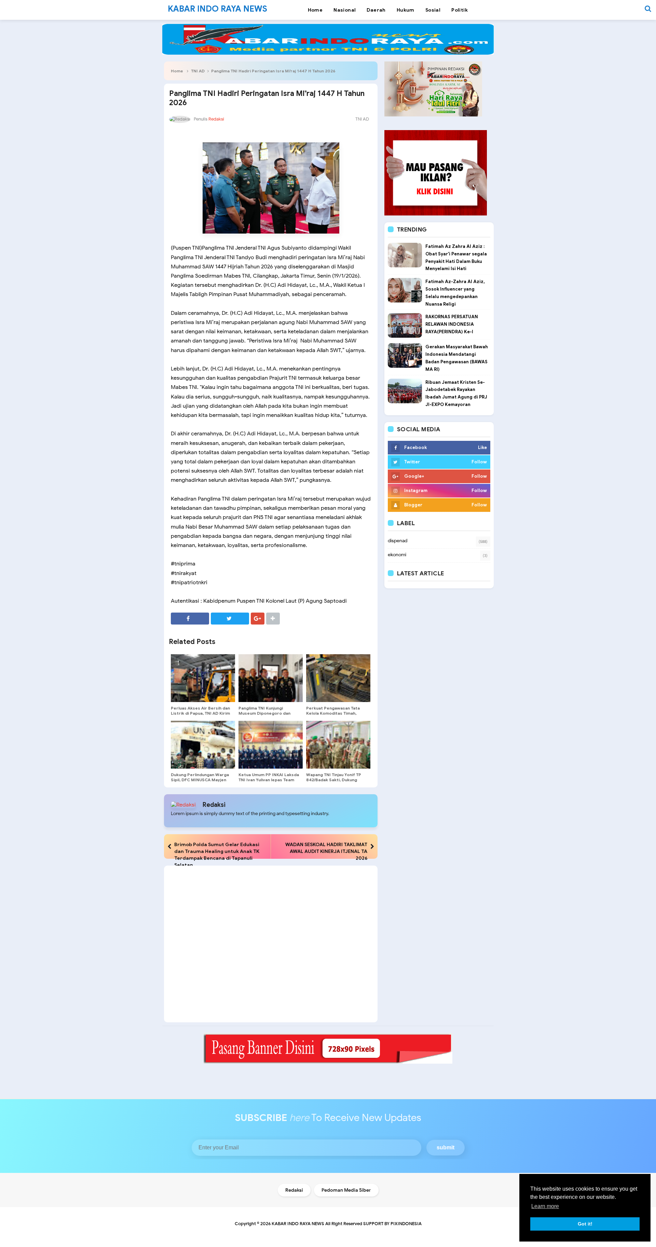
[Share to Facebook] (190, 619)
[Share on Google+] (257, 619)
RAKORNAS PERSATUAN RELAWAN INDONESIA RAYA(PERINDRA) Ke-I (451, 324)
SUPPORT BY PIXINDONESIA (392, 1224)
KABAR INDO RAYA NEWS (298, 1224)
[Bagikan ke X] (230, 619)
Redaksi (214, 805)
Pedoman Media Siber (346, 1190)
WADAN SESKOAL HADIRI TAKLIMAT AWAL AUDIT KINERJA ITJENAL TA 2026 (326, 851)
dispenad (397, 541)
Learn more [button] (545, 1206)
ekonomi (397, 555)
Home (177, 70)
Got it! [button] (585, 1224)
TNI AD (198, 70)
